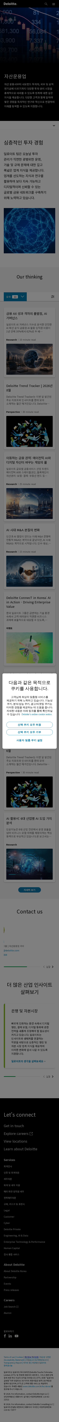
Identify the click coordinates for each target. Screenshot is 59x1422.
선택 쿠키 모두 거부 (29, 732)
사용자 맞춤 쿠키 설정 (30, 740)
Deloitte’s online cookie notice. (37, 714)
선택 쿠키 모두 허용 (29, 724)
